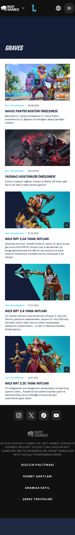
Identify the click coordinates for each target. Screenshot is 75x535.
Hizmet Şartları (37, 476)
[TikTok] (43, 415)
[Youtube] (56, 415)
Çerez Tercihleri (37, 499)
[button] (37, 94)
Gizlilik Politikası (37, 464)
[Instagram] (18, 415)
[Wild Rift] (34, 8)
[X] (31, 415)
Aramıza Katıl (37, 487)
